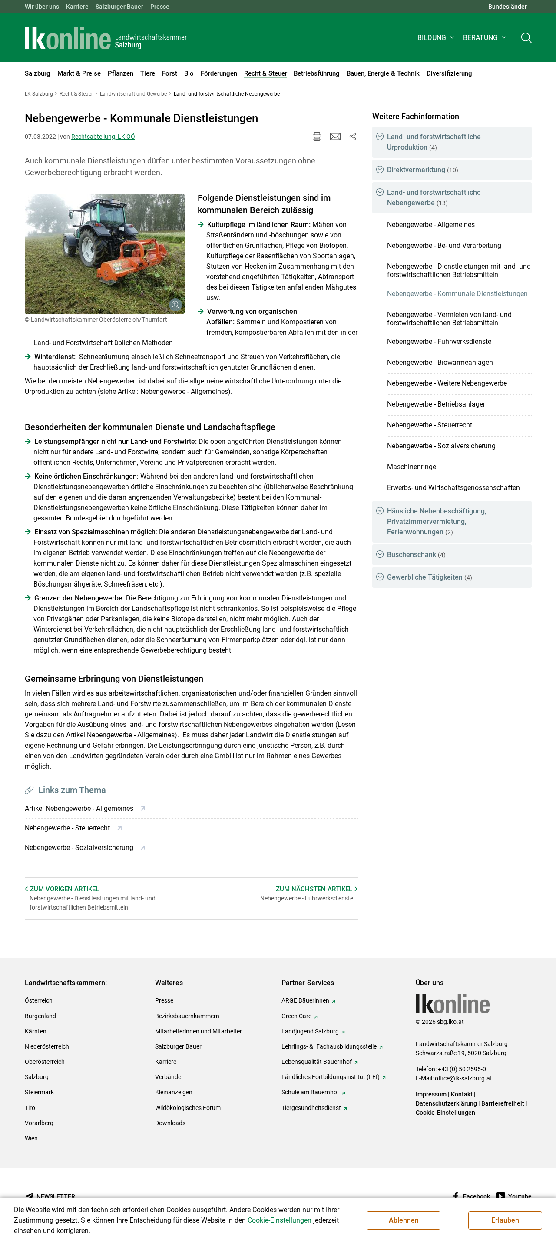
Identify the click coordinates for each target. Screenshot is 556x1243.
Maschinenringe (411, 467)
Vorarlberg (39, 1123)
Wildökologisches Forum (188, 1107)
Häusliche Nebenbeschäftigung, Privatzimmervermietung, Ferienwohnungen (436, 521)
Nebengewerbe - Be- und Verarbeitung (444, 245)
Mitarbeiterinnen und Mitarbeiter (198, 1031)
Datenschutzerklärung (447, 1103)
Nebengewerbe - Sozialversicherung (441, 446)
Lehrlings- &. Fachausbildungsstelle (329, 1046)
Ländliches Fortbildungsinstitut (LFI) (330, 1076)
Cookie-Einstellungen (445, 1112)
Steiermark (39, 1092)
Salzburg (37, 1076)
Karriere (77, 6)
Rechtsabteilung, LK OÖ (103, 136)
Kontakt (462, 1094)
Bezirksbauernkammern (187, 1016)
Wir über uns (42, 6)
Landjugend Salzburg (310, 1031)
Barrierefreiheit (502, 1103)
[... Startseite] (106, 38)
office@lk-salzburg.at (463, 1078)
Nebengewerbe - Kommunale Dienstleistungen (457, 294)
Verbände (168, 1076)
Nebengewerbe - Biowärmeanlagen (440, 362)
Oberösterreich (45, 1061)
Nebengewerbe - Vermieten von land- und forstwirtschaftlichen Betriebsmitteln (449, 318)
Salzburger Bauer (119, 6)
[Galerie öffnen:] (105, 254)
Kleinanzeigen (173, 1092)
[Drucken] (317, 136)
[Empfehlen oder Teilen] (353, 136)
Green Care (296, 1016)
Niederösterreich (47, 1046)
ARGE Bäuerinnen (305, 1000)
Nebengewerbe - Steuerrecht (429, 425)
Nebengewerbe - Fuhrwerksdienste (439, 341)
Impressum (431, 1094)
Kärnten (35, 1031)
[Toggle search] (526, 37)
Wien (31, 1138)
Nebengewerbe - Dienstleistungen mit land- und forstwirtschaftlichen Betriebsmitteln (459, 270)
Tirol (30, 1107)
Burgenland (40, 1016)
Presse (159, 6)
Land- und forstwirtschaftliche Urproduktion (434, 142)
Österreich (39, 1000)
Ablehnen (404, 1220)
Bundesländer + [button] (510, 6)
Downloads (170, 1123)
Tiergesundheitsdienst (311, 1107)
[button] (437, 38)
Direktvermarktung (422, 170)
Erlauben (505, 1220)
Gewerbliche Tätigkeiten (429, 577)
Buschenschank (416, 554)
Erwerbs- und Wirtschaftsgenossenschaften (453, 487)
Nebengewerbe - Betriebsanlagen (437, 404)
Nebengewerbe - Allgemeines (431, 224)
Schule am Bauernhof (310, 1092)
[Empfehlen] (335, 136)
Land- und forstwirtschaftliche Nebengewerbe (434, 197)
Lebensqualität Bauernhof (316, 1061)
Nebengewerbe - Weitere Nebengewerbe (447, 383)
